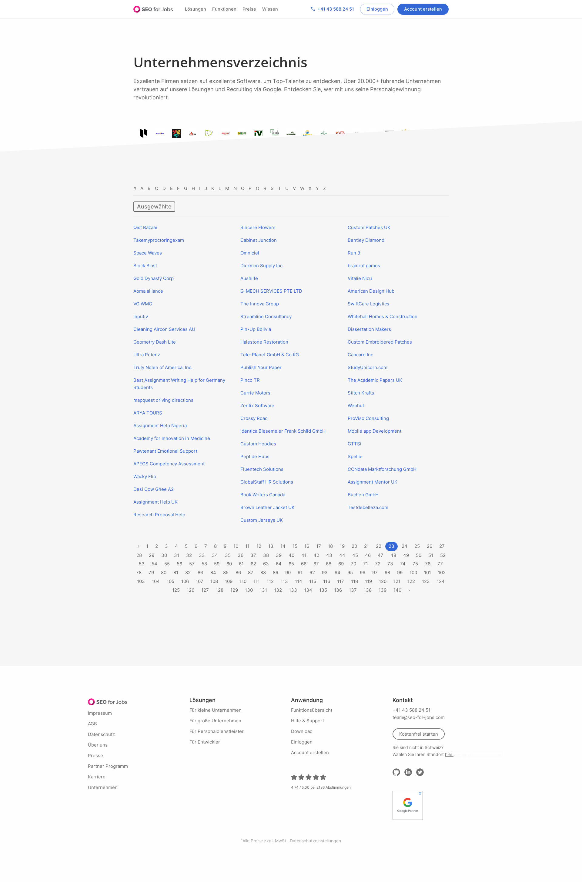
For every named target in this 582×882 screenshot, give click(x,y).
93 (325, 572)
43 (329, 555)
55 (167, 564)
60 (229, 564)
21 (366, 546)
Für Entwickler (204, 742)
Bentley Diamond (366, 240)
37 (253, 555)
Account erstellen (423, 9)
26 (429, 546)
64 (279, 564)
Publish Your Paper (261, 367)
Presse (95, 755)
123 (426, 581)
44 (342, 555)
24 (404, 546)
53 (142, 564)
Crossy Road (254, 418)
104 (156, 581)
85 (226, 572)
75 (415, 564)
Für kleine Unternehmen (215, 710)
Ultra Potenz (146, 355)
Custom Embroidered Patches (380, 342)
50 (418, 555)
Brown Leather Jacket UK (267, 507)
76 (427, 564)
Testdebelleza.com (368, 507)
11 (247, 546)
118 (354, 581)
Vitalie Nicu (360, 278)
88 (263, 572)
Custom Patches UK (369, 227)
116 (326, 581)
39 (279, 555)
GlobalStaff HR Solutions (266, 482)
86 (238, 572)
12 (258, 546)
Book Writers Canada (262, 495)
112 (270, 581)
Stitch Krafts (361, 393)
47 (380, 555)
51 (430, 555)
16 (306, 546)
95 (350, 572)
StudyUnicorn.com (367, 367)
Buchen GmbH (363, 495)
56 (179, 564)
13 (270, 546)
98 (387, 572)
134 (308, 590)
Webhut (356, 405)
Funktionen (224, 9)
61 (241, 564)
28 (139, 555)
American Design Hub (371, 291)
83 (200, 572)
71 (365, 564)
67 (316, 564)
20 (354, 546)
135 (323, 590)
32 (189, 555)
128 (219, 590)
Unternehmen (103, 787)
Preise (249, 9)
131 (263, 590)
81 (175, 572)
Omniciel (249, 253)
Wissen (270, 9)
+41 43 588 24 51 (332, 9)
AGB (92, 724)
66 (303, 564)
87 (250, 572)
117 (340, 581)
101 (427, 572)
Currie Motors (255, 393)
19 (342, 546)
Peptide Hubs (254, 456)
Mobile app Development (374, 431)
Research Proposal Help (159, 515)
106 (185, 581)
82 (188, 572)
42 (316, 555)
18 (330, 546)
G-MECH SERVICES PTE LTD (271, 291)
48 (393, 555)
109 (228, 581)
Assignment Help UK (155, 502)
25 (417, 546)
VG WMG (142, 304)
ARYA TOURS (147, 413)
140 (397, 590)
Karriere (96, 777)
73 (390, 564)
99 (400, 572)
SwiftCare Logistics (368, 304)
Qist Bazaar (145, 227)
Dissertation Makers (369, 329)
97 (375, 572)
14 (283, 546)
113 (284, 581)
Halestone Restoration (264, 342)
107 (199, 581)
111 (256, 581)
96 (362, 572)
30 (164, 555)
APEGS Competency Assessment (169, 464)
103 (141, 581)
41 (303, 555)
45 (355, 555)
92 (312, 572)
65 (291, 564)
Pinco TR (250, 380)
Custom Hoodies (258, 444)
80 (163, 572)
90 (288, 572)
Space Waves (147, 253)
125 (176, 590)
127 (205, 590)
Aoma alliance (148, 291)
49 (406, 555)
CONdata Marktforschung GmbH (382, 469)
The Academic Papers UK (375, 380)
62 (253, 564)
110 (242, 581)
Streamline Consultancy (266, 316)
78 (139, 572)
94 (337, 572)
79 (151, 572)
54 (154, 564)
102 (442, 572)
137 (353, 590)
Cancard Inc (360, 355)
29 (151, 555)
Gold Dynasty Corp (153, 278)
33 (202, 555)
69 (341, 564)
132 (278, 590)
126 (190, 590)
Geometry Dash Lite (154, 342)
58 (204, 564)
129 (234, 590)
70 (353, 564)
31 (176, 555)
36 (240, 555)
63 (266, 564)
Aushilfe (249, 278)
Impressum (100, 713)
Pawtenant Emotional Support (165, 451)
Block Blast (145, 265)
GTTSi (354, 444)
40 (291, 555)
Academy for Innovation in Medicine (171, 438)
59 (216, 564)
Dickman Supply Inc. (262, 265)
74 (403, 564)
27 (442, 546)
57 (192, 564)
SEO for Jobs (153, 9)
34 (215, 555)
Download (302, 731)
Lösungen (195, 9)
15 (295, 546)
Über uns (98, 745)
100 (413, 572)
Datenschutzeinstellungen (315, 840)
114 (298, 581)
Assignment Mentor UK (372, 482)
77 (440, 564)
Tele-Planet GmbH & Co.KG (269, 355)
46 (368, 555)
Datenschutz (101, 734)
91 (300, 572)
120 (382, 581)
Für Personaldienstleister (216, 731)
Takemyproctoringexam (158, 240)
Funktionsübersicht (311, 710)
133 (293, 590)
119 (368, 581)
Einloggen (377, 9)
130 (249, 590)
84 (213, 572)
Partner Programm (108, 766)
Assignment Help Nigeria (160, 425)
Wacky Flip (144, 476)
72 (377, 564)
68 (328, 564)
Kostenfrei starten (418, 734)
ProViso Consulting (368, 418)
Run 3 (354, 253)
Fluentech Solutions (261, 469)
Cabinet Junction (258, 240)
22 (378, 546)
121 (396, 581)
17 (318, 546)
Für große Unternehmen (215, 721)
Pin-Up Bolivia (255, 329)
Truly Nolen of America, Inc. (162, 367)
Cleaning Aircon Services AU (164, 329)
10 (235, 546)
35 (228, 555)
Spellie (355, 456)
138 (368, 590)
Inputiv (140, 316)
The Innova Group (259, 304)
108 (214, 581)
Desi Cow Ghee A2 (153, 489)
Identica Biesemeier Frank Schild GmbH (283, 431)
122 (411, 581)
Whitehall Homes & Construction (382, 316)
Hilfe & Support (307, 721)
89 (275, 572)
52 (443, 555)
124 (441, 581)
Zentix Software (257, 405)
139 (382, 590)
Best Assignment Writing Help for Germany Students (179, 383)
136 (338, 590)
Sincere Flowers (258, 227)
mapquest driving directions (163, 400)
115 (312, 581)
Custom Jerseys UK (261, 520)
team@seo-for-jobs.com (419, 717)
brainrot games (364, 265)
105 (170, 581)
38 (266, 555)
